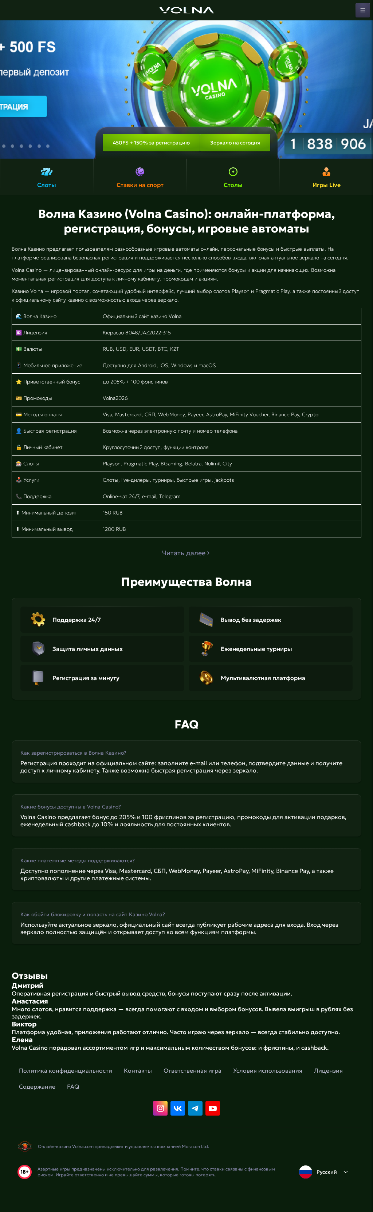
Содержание (37, 1086)
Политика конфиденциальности (65, 1070)
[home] (186, 10)
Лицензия (328, 1070)
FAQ (73, 1086)
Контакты (138, 1070)
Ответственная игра (192, 1070)
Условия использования (267, 1070)
